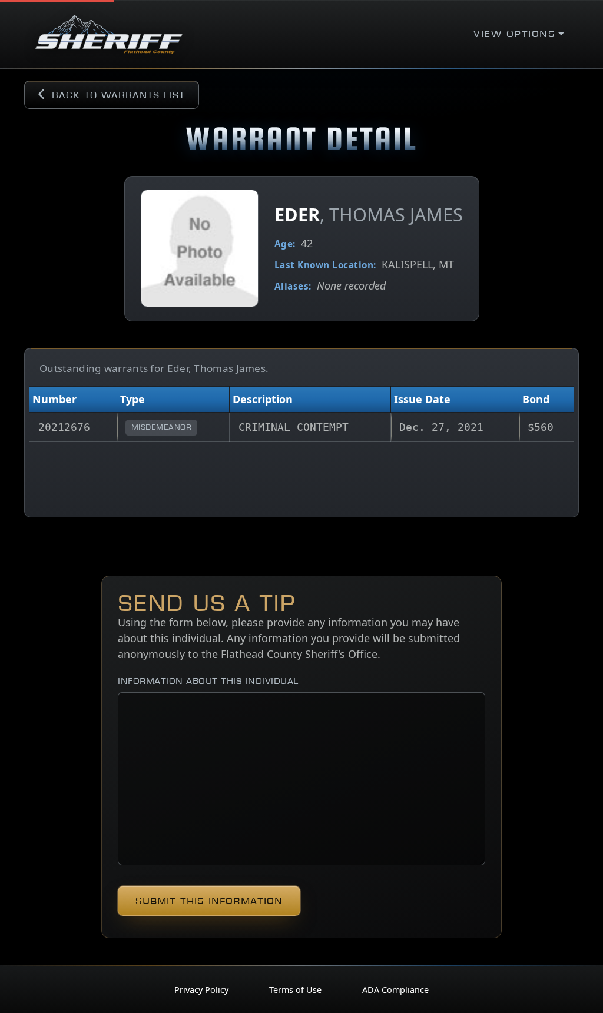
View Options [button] (514, 33)
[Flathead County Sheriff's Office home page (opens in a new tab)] (109, 34)
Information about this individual (208, 680)
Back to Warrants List (118, 95)
